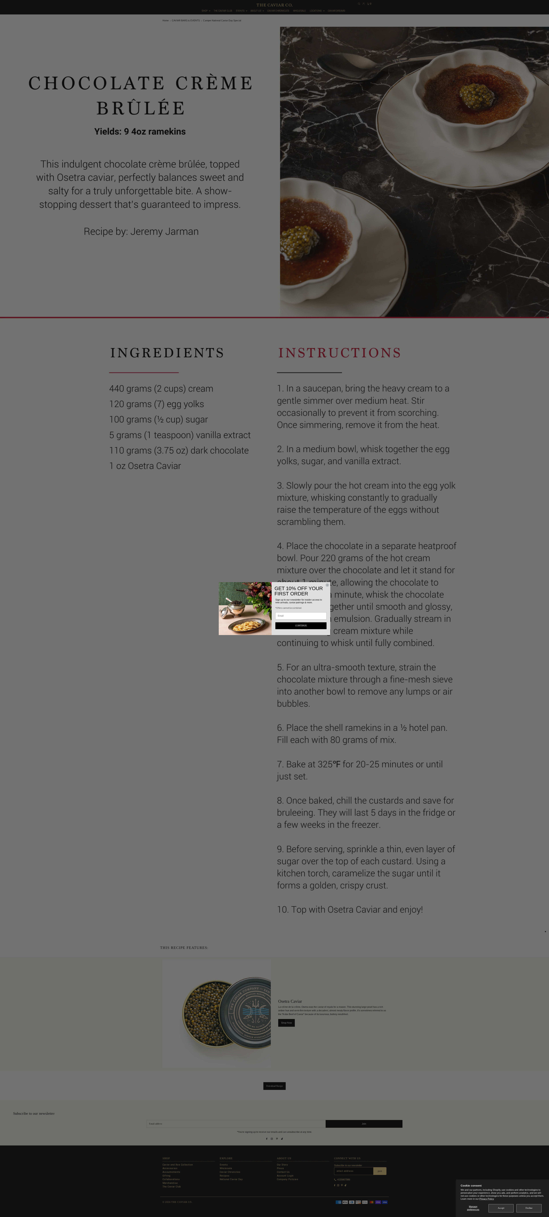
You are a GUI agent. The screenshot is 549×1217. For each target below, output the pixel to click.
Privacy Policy (486, 1199)
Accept (501, 1208)
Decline (529, 1208)
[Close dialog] (327, 585)
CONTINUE (301, 626)
